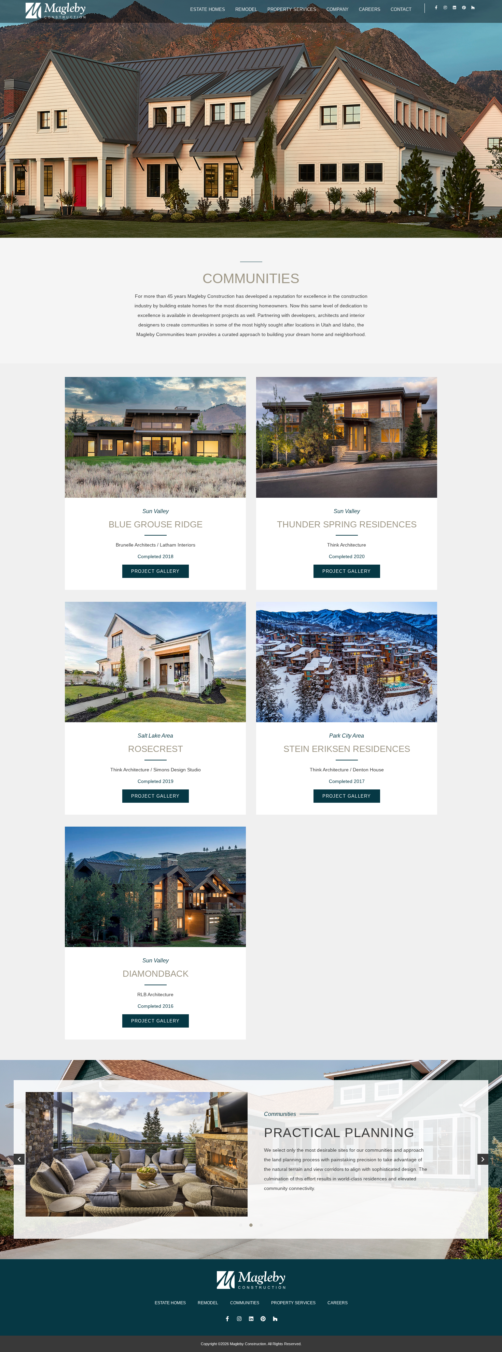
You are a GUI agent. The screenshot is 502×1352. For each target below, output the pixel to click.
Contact (401, 9)
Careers (369, 9)
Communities (244, 1302)
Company (337, 9)
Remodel (246, 9)
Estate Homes (207, 9)
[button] (19, 1159)
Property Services (291, 9)
